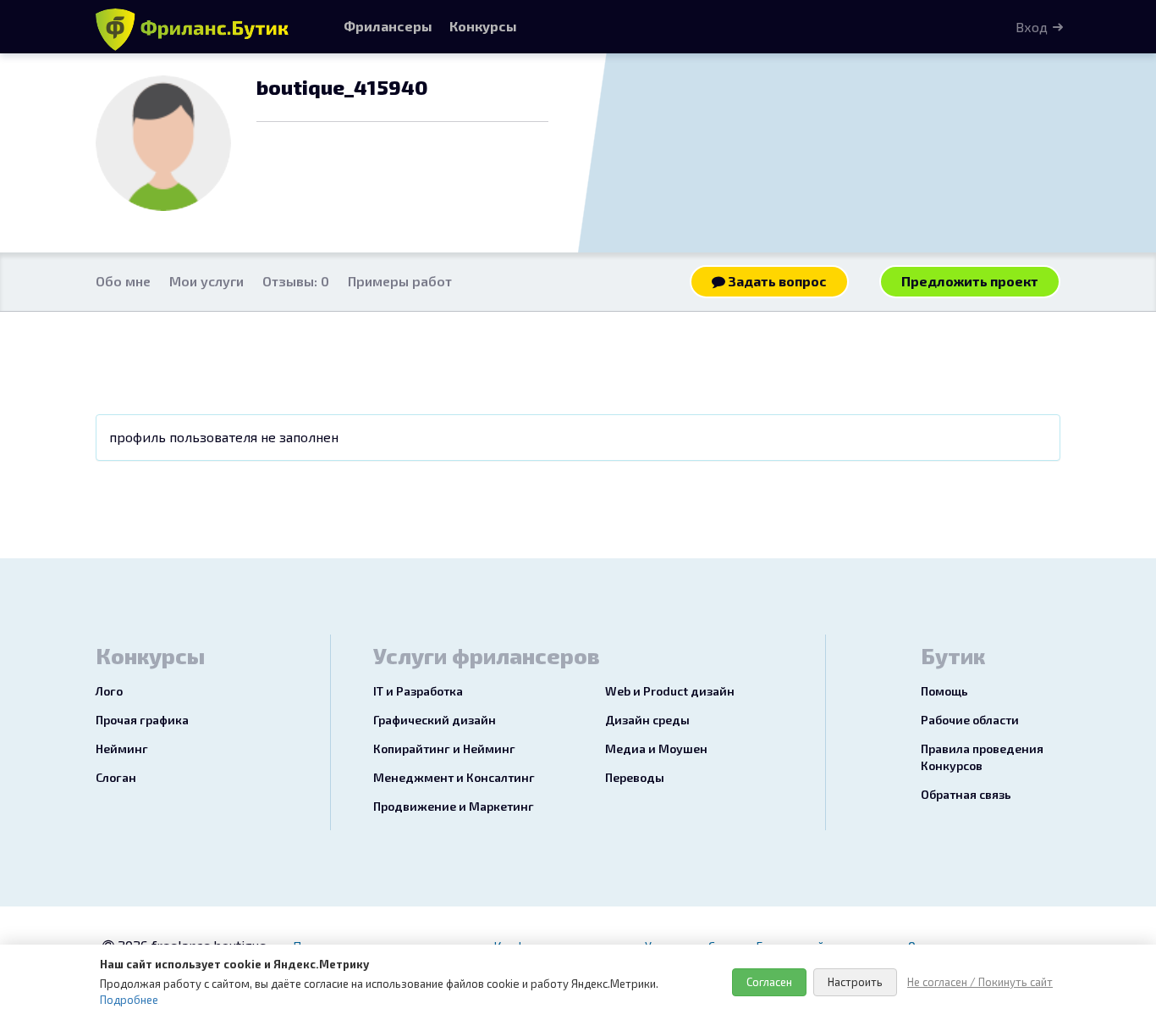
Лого (109, 691)
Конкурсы (483, 26)
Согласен (769, 982)
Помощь (944, 691)
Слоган (116, 777)
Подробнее (129, 999)
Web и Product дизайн (670, 691)
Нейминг (122, 748)
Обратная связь (966, 794)
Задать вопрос (776, 281)
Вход (1032, 27)
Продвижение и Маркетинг (453, 806)
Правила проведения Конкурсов (982, 757)
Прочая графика (142, 719)
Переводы (634, 777)
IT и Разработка (418, 691)
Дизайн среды (647, 719)
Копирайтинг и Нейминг (444, 748)
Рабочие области (970, 719)
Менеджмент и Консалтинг (454, 777)
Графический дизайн (434, 719)
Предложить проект (969, 281)
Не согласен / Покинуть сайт (980, 982)
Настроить (855, 982)
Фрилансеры (388, 26)
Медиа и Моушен (656, 748)
